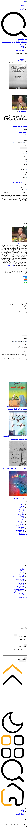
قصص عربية (21, 514)
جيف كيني (21, 577)
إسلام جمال (21, 573)
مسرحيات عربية (20, 530)
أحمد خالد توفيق (20, 586)
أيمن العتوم (21, 570)
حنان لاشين (21, 583)
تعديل (15, 634)
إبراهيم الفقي (21, 593)
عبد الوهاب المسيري (19, 589)
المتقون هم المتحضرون (20, 498)
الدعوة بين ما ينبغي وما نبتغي (18, 439)
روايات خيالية (21, 531)
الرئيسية (22, 3)
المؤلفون (22, 8)
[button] (25, 276)
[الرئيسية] (12, 806)
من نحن (22, 808)
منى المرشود (21, 587)
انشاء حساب (21, 39)
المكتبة (22, 5)
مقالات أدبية (21, 524)
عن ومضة (21, 44)
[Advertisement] (14, 211)
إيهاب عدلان (21, 575)
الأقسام (22, 6)
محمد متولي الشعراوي (18, 576)
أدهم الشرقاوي (20, 569)
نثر (23, 517)
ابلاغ (26, 645)
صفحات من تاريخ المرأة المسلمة (17, 409)
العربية (22, 506)
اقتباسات (22, 9)
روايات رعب (21, 527)
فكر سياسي (6, 436)
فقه (8, 406)
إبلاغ (26, 184)
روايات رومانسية (20, 525)
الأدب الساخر (21, 511)
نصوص (22, 510)
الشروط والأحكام (20, 50)
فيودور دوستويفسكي (19, 591)
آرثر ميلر (22, 594)
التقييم (13, 182)
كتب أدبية (22, 528)
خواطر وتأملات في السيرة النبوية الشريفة (15, 468)
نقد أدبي (22, 520)
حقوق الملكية (21, 47)
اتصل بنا (4, 42)
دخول (26, 39)
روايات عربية (6, 465)
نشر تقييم (25, 335)
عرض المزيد (11, 265)
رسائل (22, 518)
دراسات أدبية (21, 521)
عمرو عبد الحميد (20, 567)
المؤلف (22, 182)
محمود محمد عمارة (22, 111)
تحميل (22, 147)
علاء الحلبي (21, 584)
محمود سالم (21, 580)
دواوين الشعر (21, 515)
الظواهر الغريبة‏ (20, 504)
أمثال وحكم (21, 513)
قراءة (26, 147)
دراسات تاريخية (20, 60)
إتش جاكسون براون (19, 590)
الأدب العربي (21, 507)
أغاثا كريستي (21, 582)
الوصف (25, 182)
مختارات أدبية (21, 523)
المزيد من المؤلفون (22, 597)
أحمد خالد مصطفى (19, 579)
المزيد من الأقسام (23, 534)
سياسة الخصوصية (20, 48)
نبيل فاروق (21, 572)
